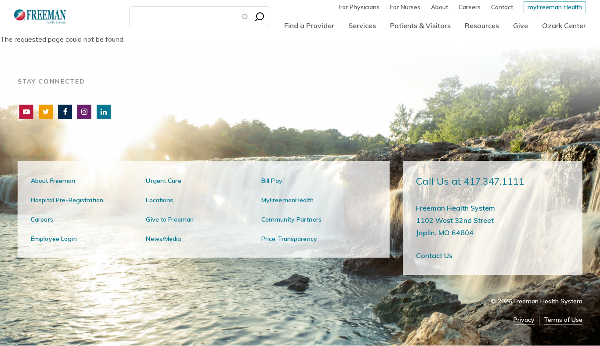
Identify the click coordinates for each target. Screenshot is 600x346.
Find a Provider (309, 25)
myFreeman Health (555, 7)
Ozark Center (564, 25)
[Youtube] (26, 112)
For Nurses (405, 7)
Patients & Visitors (420, 25)
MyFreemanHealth (287, 200)
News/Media (163, 239)
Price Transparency (289, 239)
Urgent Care (163, 181)
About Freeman (53, 181)
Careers (470, 7)
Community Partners (291, 219)
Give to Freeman (170, 219)
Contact (502, 7)
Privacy (524, 320)
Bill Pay (271, 181)
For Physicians (359, 7)
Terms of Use (563, 320)
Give (520, 25)
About (439, 7)
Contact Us (434, 255)
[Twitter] (46, 112)
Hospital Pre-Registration (67, 200)
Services (362, 25)
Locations (159, 200)
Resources (482, 25)
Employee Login (54, 239)
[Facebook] (65, 112)
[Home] (33, 16)
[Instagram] (84, 112)
